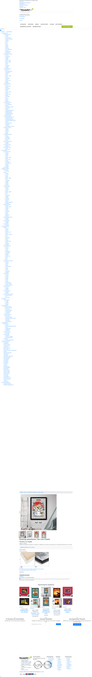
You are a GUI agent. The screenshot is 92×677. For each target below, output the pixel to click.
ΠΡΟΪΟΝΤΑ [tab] (3, 31)
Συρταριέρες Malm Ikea (10, 110)
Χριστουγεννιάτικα (9, 295)
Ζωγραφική (8, 65)
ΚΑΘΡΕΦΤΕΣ (8, 328)
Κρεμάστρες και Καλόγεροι (8, 260)
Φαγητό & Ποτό (8, 241)
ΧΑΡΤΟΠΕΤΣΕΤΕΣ (9, 337)
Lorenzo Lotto (6, 381)
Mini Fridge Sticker (9, 71)
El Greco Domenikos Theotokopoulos (10, 350)
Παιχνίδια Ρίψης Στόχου (10, 119)
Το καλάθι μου (69, 665)
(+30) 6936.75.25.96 (25, 667)
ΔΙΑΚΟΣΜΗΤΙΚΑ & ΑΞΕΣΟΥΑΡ (25, 26)
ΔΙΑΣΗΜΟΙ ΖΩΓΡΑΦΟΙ (37, 26)
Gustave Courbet (7, 372)
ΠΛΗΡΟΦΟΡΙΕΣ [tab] (9, 31)
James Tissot (6, 374)
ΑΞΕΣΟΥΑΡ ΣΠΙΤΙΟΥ (44, 24)
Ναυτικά (7, 40)
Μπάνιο (7, 304)
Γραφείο (7, 302)
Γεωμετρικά (8, 252)
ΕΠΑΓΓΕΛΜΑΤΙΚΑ (58, 24)
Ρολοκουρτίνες (6, 273)
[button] (27, 547)
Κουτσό (7, 121)
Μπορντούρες (6, 167)
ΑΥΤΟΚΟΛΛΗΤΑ (23, 24)
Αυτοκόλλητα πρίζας (7, 144)
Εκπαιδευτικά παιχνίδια (10, 117)
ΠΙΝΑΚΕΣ (37, 24)
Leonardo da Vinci (7, 345)
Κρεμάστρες (8, 52)
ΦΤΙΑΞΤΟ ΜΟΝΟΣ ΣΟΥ (67, 26)
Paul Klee (5, 364)
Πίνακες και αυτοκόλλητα (8, 217)
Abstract (7, 248)
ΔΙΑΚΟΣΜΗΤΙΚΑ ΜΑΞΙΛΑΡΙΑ (11, 326)
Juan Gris (5, 380)
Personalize (8, 297)
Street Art (7, 199)
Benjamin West (6, 366)
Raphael (5, 351)
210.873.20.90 (21, 15)
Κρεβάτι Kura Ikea (9, 111)
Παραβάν (5, 227)
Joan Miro (5, 365)
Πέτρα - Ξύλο (8, 256)
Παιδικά (7, 35)
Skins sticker (8, 149)
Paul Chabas (6, 375)
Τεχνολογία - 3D (8, 163)
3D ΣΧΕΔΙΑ (52, 24)
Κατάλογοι (50, 661)
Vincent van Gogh (7, 344)
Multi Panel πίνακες (7, 204)
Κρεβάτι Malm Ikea (9, 112)
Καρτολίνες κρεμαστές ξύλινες (11, 318)
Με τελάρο (21, 551)
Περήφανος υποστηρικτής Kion (46, 612)
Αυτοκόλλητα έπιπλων (7, 102)
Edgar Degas (6, 368)
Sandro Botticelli (6, 376)
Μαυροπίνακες (8, 51)
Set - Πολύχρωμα (9, 104)
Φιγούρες (7, 48)
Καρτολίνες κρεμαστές (7, 314)
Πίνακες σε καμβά (7, 186)
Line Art (7, 55)
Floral (7, 249)
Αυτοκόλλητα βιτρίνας (7, 306)
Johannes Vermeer (7, 379)
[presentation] (19, 602)
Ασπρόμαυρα (8, 251)
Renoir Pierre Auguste (7, 352)
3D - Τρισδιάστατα (9, 49)
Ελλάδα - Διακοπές (9, 234)
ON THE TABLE (6, 334)
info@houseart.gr (25, 669)
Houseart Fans (51, 659)
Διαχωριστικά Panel (7, 245)
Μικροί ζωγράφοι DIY (9, 202)
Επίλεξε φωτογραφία (7, 383)
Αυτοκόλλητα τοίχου (7, 34)
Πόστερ (5, 172)
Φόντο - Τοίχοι (8, 80)
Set (6, 296)
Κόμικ (7, 267)
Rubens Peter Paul (7, 348)
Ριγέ (6, 258)
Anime (7, 36)
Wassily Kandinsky (7, 357)
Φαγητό (7, 79)
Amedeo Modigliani (7, 367)
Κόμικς (7, 63)
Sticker (7, 148)
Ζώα (6, 42)
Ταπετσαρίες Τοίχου (7, 151)
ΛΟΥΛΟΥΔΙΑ (8, 329)
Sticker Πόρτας (8, 86)
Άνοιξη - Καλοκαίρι (9, 307)
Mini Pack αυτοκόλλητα (8, 141)
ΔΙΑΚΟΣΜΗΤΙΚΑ (5, 322)
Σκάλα (7, 140)
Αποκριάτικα (8, 312)
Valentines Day (8, 311)
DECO (7, 325)
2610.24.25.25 (27, 15)
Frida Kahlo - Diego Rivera (8, 356)
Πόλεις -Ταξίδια (8, 266)
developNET (42, 671)
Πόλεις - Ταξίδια (8, 60)
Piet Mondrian (6, 361)
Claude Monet (6, 343)
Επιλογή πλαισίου (22, 549)
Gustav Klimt (6, 342)
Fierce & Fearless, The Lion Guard (35, 613)
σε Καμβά (7, 171)
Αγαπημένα (69, 666)
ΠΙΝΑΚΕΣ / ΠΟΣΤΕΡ (5, 168)
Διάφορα (7, 50)
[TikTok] (46, 438)
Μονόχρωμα (8, 56)
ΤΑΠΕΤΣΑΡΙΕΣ (30, 24)
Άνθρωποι (7, 198)
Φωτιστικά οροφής (7, 290)
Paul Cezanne (6, 349)
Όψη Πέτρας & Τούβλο (9, 106)
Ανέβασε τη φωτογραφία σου (9, 384)
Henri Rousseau (6, 373)
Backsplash (8, 137)
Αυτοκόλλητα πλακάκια (8, 134)
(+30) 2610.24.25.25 (25, 665)
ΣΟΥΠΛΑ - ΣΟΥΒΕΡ (9, 336)
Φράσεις (7, 41)
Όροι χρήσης (60, 665)
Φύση (7, 64)
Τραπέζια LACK (8, 114)
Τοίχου (7, 135)
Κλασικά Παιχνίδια (9, 118)
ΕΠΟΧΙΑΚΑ (6, 338)
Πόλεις (7, 44)
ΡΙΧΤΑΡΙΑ (7, 333)
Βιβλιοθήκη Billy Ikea (9, 113)
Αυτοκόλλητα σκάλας (7, 127)
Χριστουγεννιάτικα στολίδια (8, 294)
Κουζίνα (7, 303)
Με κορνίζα (25, 551)
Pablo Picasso (6, 353)
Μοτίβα (7, 81)
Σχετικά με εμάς (51, 658)
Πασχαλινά (7, 313)
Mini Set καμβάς (6, 220)
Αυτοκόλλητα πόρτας (7, 83)
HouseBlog (50, 660)
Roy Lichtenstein (7, 358)
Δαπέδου (7, 136)
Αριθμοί (7, 129)
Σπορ (7, 43)
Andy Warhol (6, 360)
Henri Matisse (6, 359)
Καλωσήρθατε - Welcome (10, 126)
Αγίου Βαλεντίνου (9, 321)
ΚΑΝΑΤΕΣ (7, 335)
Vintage (7, 66)
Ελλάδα (7, 58)
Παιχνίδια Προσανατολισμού (10, 120)
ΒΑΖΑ (7, 327)
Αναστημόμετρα (8, 37)
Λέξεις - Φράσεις (6, 299)
